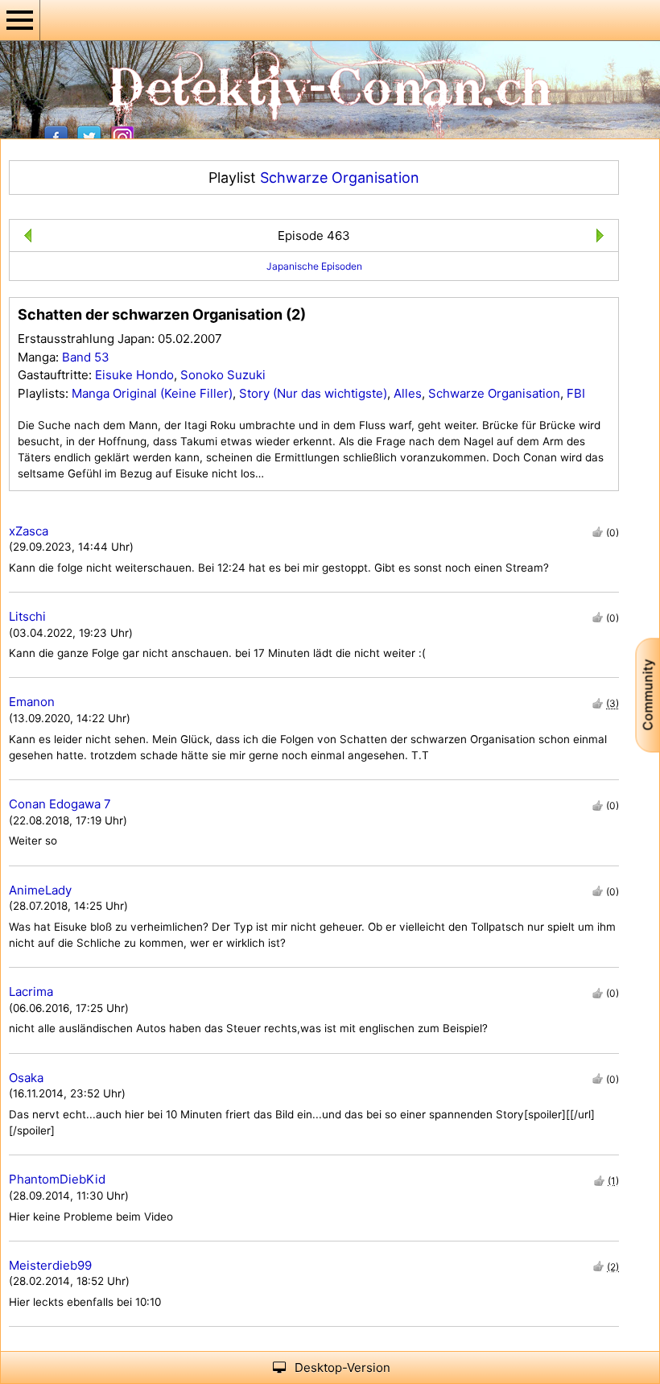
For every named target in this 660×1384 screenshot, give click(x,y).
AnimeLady (40, 890)
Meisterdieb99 (50, 1265)
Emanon (32, 701)
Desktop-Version (342, 1367)
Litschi (27, 616)
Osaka (26, 1077)
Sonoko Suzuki (223, 374)
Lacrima (31, 991)
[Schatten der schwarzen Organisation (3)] (603, 238)
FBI (576, 393)
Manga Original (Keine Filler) (152, 393)
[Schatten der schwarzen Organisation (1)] (24, 238)
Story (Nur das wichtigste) (313, 393)
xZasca (28, 531)
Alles (408, 393)
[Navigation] (20, 20)
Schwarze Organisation (339, 177)
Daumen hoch (597, 532)
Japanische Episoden (314, 266)
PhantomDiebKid (57, 1179)
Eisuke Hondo (134, 374)
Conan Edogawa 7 (60, 804)
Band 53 (85, 357)
